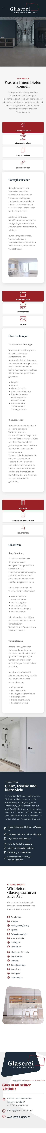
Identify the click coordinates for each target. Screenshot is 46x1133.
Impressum (29, 1080)
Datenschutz (40, 1080)
